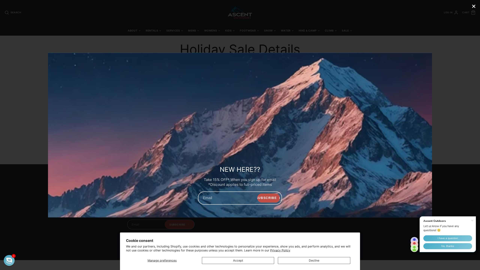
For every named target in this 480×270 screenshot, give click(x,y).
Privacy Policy (280, 250)
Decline (314, 260)
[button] (9, 260)
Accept (238, 260)
